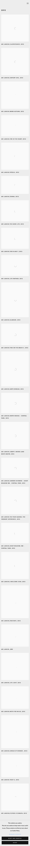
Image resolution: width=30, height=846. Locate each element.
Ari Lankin (7, 3)
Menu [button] (27, 3)
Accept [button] (15, 842)
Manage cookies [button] (15, 834)
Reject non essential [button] (15, 838)
